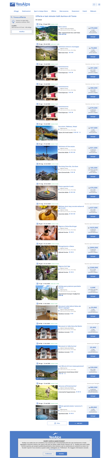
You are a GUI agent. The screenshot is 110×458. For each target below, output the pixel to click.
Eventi (85, 11)
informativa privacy (55, 449)
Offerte (53, 11)
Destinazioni (26, 11)
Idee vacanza (64, 11)
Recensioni (75, 11)
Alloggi (16, 11)
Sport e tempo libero (41, 11)
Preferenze (48, 453)
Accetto (61, 453)
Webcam (93, 11)
